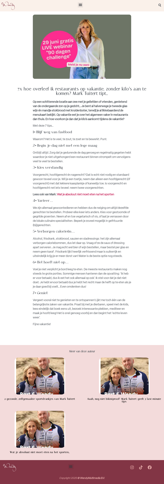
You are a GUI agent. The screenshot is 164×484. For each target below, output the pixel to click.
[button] (80, 5)
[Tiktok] (141, 467)
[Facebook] (150, 467)
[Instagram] (132, 467)
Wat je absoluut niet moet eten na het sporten (85, 194)
